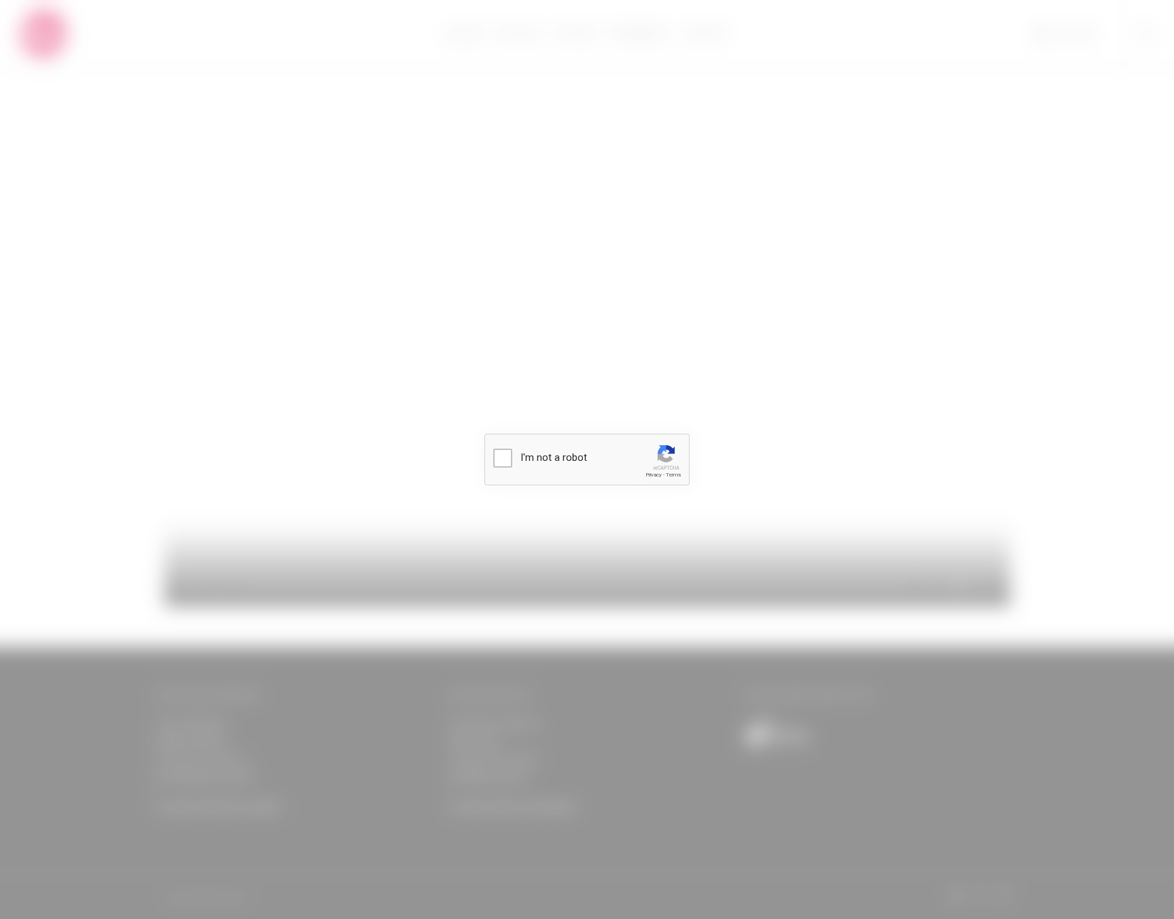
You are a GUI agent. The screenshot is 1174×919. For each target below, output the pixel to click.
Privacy (653, 475)
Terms (673, 475)
